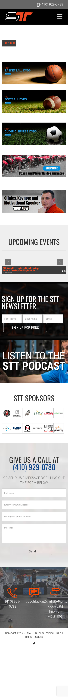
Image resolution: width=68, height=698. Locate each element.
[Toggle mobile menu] (60, 16)
